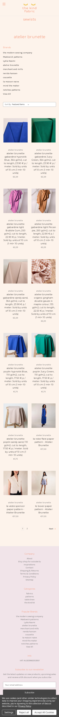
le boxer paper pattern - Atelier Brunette (44, 509)
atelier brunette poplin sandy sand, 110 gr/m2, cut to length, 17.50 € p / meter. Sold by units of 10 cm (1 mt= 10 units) (15, 446)
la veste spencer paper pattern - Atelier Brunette (15, 509)
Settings (8, 712)
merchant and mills (13, 69)
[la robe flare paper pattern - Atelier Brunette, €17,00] (44, 416)
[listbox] (21, 104)
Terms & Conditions (29, 574)
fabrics (29, 593)
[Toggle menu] (4, 4)
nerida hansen (10, 73)
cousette (7, 77)
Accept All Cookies (44, 712)
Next (51, 529)
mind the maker (11, 85)
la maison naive (11, 81)
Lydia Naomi (9, 61)
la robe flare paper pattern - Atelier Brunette (43, 442)
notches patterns (11, 90)
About (29, 558)
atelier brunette (11, 65)
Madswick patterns (12, 57)
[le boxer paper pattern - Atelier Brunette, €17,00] (44, 483)
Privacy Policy (29, 577)
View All (7, 94)
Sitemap (29, 580)
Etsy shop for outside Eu (29, 561)
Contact (29, 567)
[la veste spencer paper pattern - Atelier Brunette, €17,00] (15, 483)
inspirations (29, 564)
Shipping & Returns (29, 570)
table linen (30, 599)
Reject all (24, 712)
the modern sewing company (17, 52)
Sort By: (8, 104)
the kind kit (29, 602)
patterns (29, 596)
